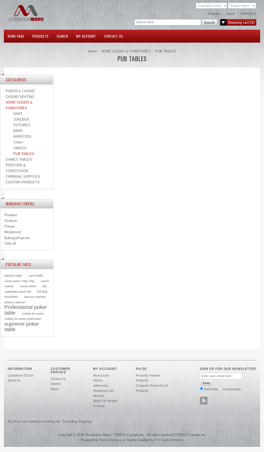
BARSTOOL (22, 136)
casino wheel (28, 286)
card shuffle (35, 275)
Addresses (100, 385)
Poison (9, 226)
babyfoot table (13, 275)
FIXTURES (21, 125)
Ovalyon (10, 221)
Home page (16, 36)
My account (86, 36)
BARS (18, 131)
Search (62, 36)
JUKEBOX (21, 119)
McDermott (12, 232)
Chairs (18, 142)
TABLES (19, 148)
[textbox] (167, 22)
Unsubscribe (232, 389)
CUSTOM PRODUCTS (23, 182)
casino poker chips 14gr (19, 281)
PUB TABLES (23, 154)
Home (92, 51)
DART (17, 114)
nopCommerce (111, 440)
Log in (230, 13)
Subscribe (211, 389)
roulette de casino (33, 313)
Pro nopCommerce (169, 440)
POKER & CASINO (20, 91)
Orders (98, 380)
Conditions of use (20, 375)
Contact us (113, 36)
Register (214, 13)
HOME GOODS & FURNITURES (126, 51)
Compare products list (152, 385)
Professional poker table (25, 310)
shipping (84, 421)
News (55, 389)
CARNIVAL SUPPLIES (23, 176)
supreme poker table (21, 326)
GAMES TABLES (19, 159)
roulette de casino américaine (22, 318)
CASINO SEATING (20, 97)
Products (40, 36)
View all (10, 243)
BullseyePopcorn (17, 238)
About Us (14, 380)
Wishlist (98, 396)
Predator (10, 215)
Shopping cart (103, 390)
